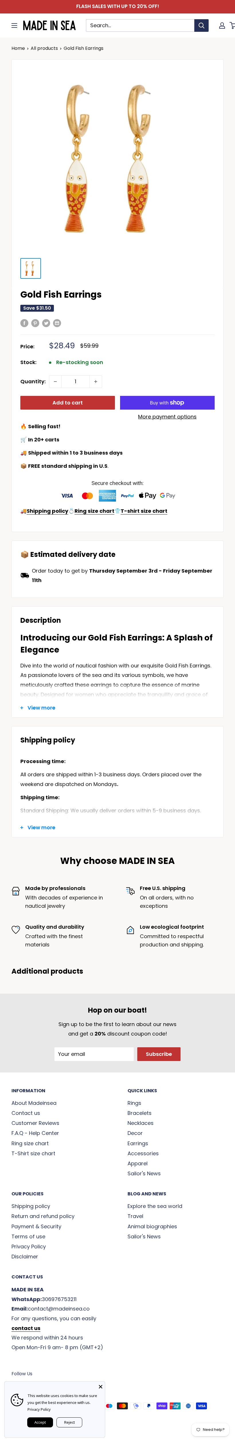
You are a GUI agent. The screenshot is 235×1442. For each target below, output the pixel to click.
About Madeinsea (33, 1103)
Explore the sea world (155, 1206)
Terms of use (28, 1236)
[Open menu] (14, 25)
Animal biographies (152, 1226)
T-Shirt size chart (33, 1153)
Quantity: (33, 381)
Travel (135, 1216)
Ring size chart (30, 1143)
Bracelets (140, 1113)
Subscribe (159, 1054)
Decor (135, 1133)
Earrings (138, 1143)
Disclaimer (24, 1256)
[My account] (222, 25)
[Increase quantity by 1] (96, 382)
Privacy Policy (28, 1246)
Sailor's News (144, 1173)
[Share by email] (57, 323)
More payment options (167, 416)
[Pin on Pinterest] (35, 323)
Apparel (138, 1163)
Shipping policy (30, 1206)
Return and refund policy (43, 1216)
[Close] (100, 1386)
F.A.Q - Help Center (35, 1133)
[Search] (201, 25)
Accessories (143, 1153)
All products (44, 48)
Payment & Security (36, 1226)
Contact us (25, 1113)
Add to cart (67, 402)
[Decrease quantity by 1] (55, 382)
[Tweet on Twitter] (46, 323)
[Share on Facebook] (24, 323)
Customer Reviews (35, 1123)
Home (18, 48)
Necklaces (141, 1123)
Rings (134, 1103)
